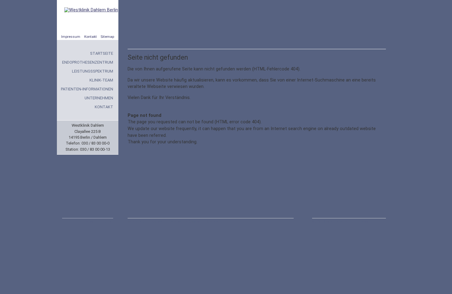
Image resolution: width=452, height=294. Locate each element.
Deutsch (89, 221)
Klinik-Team (101, 80)
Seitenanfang (136, 221)
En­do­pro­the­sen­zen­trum (87, 62)
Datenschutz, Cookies (184, 221)
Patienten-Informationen (87, 89)
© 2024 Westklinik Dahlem (331, 221)
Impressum (70, 36)
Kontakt (90, 36)
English (107, 221)
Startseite (101, 53)
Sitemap (107, 36)
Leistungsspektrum (92, 71)
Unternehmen (99, 98)
